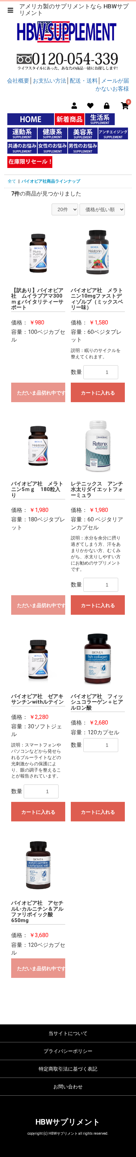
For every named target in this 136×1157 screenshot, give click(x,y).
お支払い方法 (49, 80)
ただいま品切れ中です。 (41, 393)
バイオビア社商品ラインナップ (51, 181)
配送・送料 (84, 80)
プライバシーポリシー (68, 1051)
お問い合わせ (68, 1086)
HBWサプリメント (68, 1122)
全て (12, 181)
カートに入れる (98, 393)
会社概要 (18, 80)
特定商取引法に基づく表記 (68, 1069)
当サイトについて (68, 1033)
